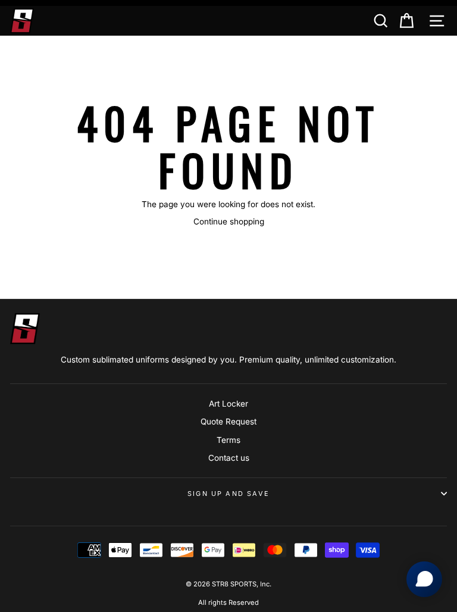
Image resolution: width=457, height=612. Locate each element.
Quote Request (228, 421)
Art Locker (228, 403)
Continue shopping (228, 221)
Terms (228, 440)
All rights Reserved (228, 602)
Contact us (228, 458)
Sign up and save (228, 493)
